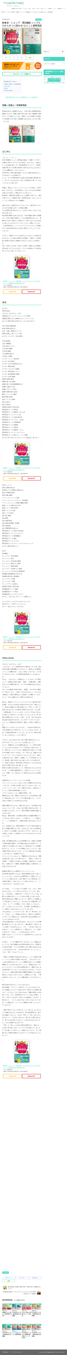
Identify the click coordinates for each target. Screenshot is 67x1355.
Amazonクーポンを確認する (22, 74)
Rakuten (30, 291)
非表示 (14, 81)
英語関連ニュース (61, 8)
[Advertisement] (22, 1176)
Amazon (11, 291)
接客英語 (6, 1272)
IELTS (38, 8)
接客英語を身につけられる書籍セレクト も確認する (22, 97)
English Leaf (50, 1352)
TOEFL (33, 8)
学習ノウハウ (43, 8)
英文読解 (50, 8)
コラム (54, 8)
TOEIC (29, 8)
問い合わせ (5, 1352)
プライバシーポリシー (17, 1352)
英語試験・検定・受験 (16, 8)
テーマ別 (24, 8)
